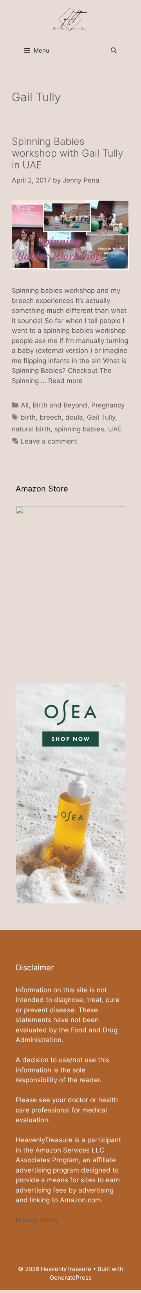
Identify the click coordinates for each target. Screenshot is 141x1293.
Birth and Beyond (60, 405)
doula (74, 417)
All (25, 405)
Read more (65, 381)
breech (50, 417)
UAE (115, 429)
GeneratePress (71, 1277)
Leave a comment (49, 441)
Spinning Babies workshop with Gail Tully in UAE (67, 153)
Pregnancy (108, 405)
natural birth (31, 429)
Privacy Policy (37, 1220)
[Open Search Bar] (113, 50)
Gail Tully (101, 417)
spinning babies (79, 429)
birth (28, 417)
